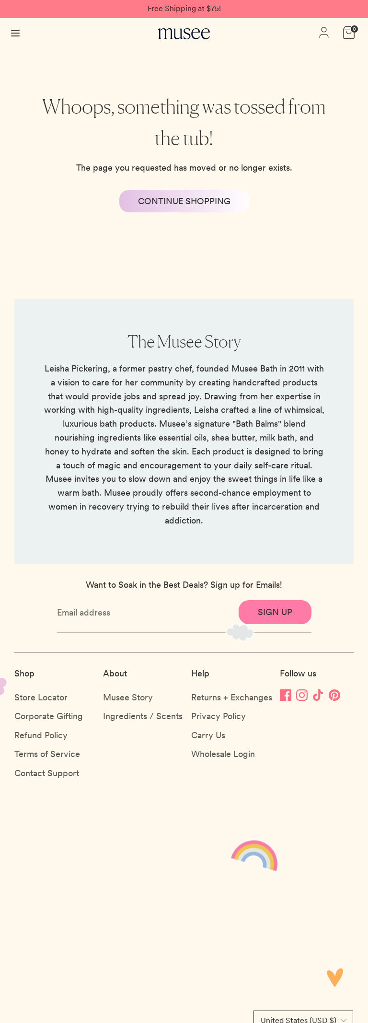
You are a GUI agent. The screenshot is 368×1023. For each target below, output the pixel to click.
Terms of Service (47, 754)
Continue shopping (184, 201)
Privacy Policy (218, 716)
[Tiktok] (318, 695)
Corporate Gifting (48, 716)
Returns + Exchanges (231, 697)
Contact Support (46, 773)
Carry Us (208, 735)
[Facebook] (285, 695)
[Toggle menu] (15, 33)
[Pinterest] (334, 695)
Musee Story (128, 697)
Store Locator (41, 697)
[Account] (324, 29)
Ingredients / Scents (143, 716)
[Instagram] (302, 695)
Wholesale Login (223, 754)
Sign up (275, 612)
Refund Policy (41, 735)
